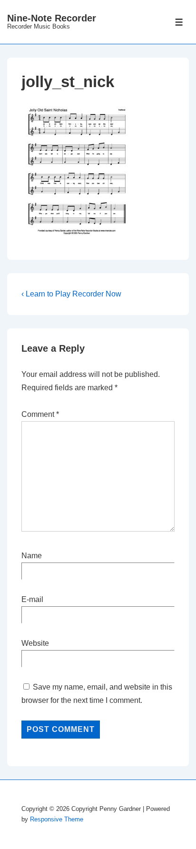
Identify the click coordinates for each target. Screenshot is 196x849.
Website (35, 643)
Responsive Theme (56, 819)
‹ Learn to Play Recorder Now (71, 294)
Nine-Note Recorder (51, 18)
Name (31, 556)
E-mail (32, 599)
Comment (40, 414)
